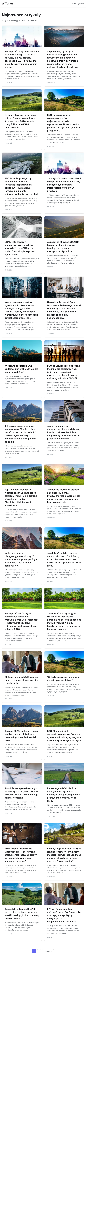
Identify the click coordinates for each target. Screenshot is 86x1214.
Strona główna (78, 3)
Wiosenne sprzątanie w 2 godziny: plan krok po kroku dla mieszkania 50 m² (21, 368)
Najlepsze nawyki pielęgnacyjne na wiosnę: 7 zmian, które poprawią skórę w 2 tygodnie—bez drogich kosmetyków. (21, 559)
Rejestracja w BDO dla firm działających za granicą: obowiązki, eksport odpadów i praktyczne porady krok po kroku (63, 794)
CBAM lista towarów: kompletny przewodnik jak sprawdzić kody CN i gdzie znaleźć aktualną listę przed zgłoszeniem (20, 248)
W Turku (7, 3)
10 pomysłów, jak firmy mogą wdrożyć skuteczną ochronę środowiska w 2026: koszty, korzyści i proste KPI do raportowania (20, 121)
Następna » (48, 951)
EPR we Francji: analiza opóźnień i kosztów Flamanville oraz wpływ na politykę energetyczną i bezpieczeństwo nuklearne (64, 915)
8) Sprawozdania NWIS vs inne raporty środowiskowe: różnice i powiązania (21, 680)
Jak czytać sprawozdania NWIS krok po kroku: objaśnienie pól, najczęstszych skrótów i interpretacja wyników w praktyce (64, 184)
